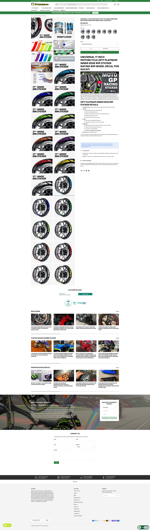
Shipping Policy (77, 511)
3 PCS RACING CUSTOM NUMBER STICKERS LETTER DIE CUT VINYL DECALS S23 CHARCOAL (41, 355)
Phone (55, 444)
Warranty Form (77, 499)
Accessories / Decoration (45, 10)
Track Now (38, 0)
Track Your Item (56, 10)
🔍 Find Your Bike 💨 (35, 7)
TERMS (102, 0)
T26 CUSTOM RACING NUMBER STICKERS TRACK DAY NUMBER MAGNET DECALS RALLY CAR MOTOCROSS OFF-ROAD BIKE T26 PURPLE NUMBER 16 (108, 355)
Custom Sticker (34, 10)
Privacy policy (76, 513)
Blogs (75, 495)
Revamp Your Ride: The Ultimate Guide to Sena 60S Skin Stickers (41, 383)
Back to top (75, 481)
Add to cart (105, 48)
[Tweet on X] (84, 170)
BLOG (98, 0)
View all (117, 311)
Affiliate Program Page (78, 502)
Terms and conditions (78, 515)
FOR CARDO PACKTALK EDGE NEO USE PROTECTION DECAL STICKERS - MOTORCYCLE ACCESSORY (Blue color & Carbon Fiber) (108, 385)
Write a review (85, 294)
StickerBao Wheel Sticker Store (37, 525)
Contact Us (76, 506)
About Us (75, 504)
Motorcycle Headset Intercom (103, 7)
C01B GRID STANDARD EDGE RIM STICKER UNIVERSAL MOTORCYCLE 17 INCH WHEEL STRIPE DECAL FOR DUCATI (63, 328)
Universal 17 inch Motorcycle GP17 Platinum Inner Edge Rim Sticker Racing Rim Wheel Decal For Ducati (40, 15)
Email (77, 439)
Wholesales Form (77, 497)
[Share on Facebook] (86, 170)
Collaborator (62, 10)
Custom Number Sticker (46, 7)
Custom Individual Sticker (59, 7)
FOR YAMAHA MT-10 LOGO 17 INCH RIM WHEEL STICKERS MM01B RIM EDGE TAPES (86, 327)
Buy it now (100, 52)
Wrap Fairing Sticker (90, 7)
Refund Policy (76, 508)
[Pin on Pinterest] (89, 170)
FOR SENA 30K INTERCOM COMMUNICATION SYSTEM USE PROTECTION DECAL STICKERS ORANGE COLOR (63, 385)
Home (32, 15)
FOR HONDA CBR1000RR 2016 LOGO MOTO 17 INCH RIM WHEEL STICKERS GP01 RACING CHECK (41, 328)
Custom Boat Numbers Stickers (71, 7)
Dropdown (77, 444)
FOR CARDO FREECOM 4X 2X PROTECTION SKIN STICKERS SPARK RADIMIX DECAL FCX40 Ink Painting (86, 384)
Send (56, 462)
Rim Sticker (81, 7)
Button (95, 12)
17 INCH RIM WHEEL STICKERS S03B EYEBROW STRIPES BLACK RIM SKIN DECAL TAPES (108, 328)
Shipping (81, 24)
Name (55, 439)
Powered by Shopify (45, 525)
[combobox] (81, 4)
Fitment (81, 41)
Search (75, 493)
